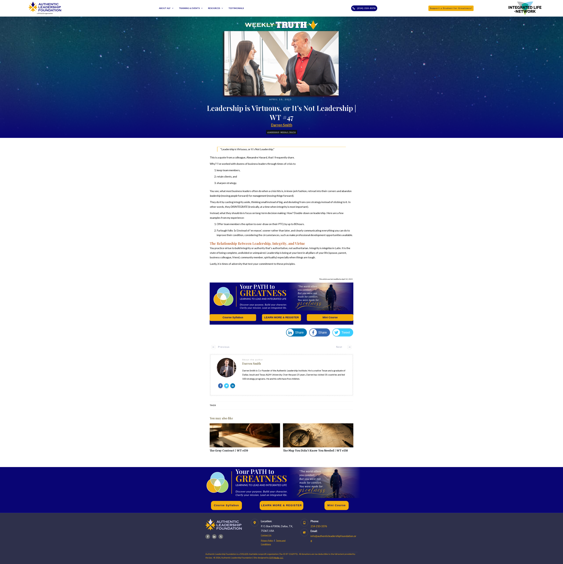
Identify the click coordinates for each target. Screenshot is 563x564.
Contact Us (266, 535)
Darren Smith (281, 125)
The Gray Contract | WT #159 (245, 439)
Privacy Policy (267, 540)
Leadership (273, 132)
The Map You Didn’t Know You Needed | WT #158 (318, 439)
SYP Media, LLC (276, 557)
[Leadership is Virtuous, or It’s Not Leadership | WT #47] (281, 63)
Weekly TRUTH (288, 132)
